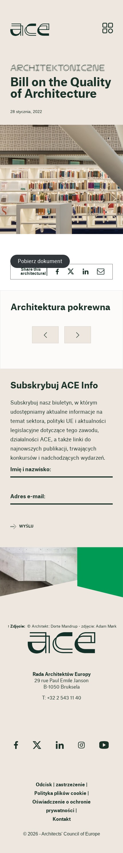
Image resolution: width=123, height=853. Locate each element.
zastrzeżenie (70, 785)
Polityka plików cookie (60, 793)
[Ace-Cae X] (37, 745)
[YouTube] (104, 745)
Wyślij (26, 526)
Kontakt (62, 819)
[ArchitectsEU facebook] (16, 745)
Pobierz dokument (40, 261)
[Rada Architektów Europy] (61, 642)
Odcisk (44, 785)
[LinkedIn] (60, 745)
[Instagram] (81, 745)
